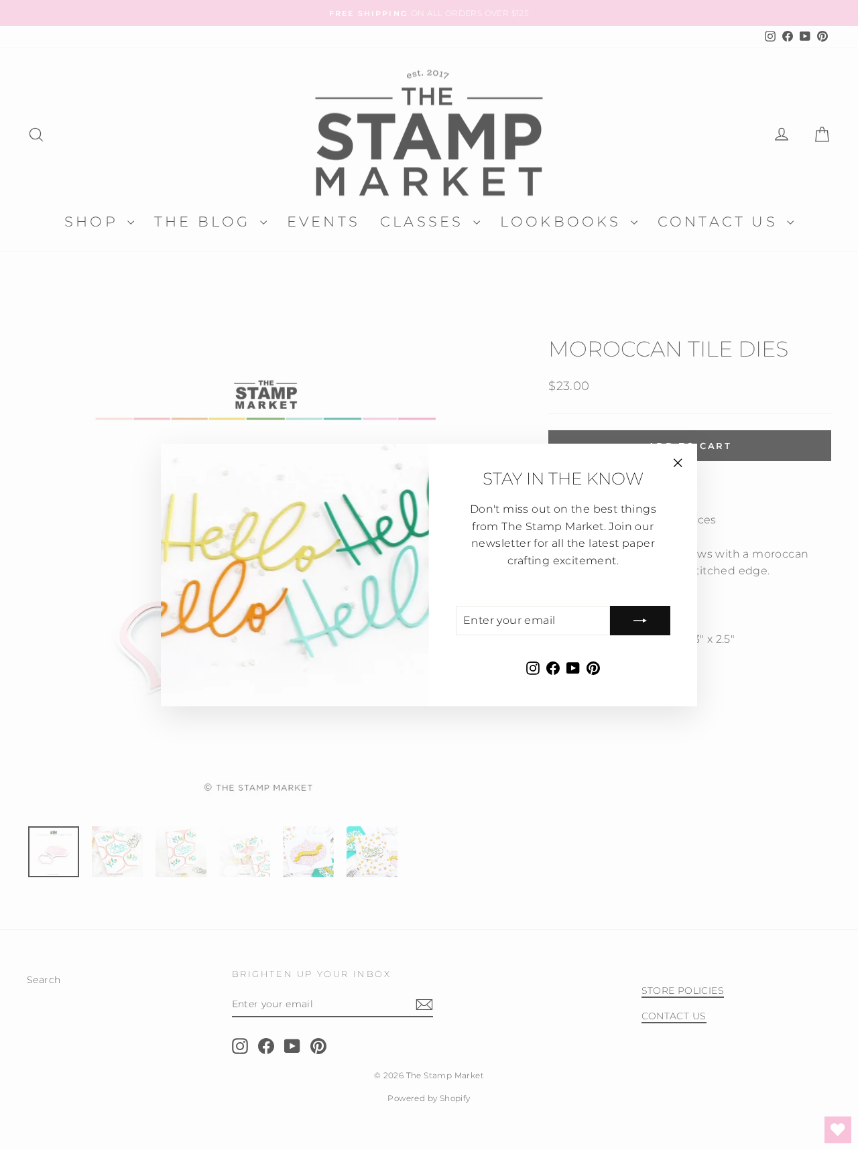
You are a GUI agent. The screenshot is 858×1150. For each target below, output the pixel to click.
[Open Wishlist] (837, 1129)
